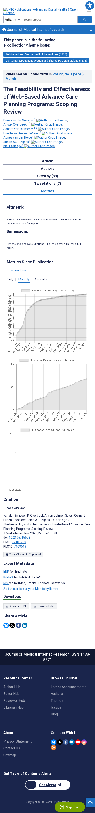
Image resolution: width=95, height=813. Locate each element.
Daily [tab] (10, 279)
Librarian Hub (13, 707)
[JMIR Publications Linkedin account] (72, 742)
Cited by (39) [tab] (47, 176)
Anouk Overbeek (17, 124)
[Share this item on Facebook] (18, 625)
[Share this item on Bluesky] (6, 625)
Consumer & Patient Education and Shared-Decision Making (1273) (46, 60)
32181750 (19, 542)
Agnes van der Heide (18, 137)
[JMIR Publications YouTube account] (78, 742)
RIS (6, 583)
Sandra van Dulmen (20, 129)
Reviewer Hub (14, 700)
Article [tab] (47, 161)
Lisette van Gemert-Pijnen (22, 133)
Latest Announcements (68, 687)
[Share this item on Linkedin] (24, 625)
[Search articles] (85, 19)
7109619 (20, 546)
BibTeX (8, 577)
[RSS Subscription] (53, 747)
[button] (90, 5)
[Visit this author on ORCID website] (51, 120)
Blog (54, 714)
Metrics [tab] (47, 191)
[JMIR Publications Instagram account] (84, 742)
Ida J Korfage (13, 146)
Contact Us (11, 748)
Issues (56, 707)
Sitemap (9, 755)
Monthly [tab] (24, 279)
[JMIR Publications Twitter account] (60, 742)
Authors (57, 694)
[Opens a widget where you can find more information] (70, 807)
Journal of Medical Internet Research (35, 30)
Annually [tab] (41, 279)
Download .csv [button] (17, 270)
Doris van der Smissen (19, 120)
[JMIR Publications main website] (40, 11)
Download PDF (17, 606)
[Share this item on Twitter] (12, 625)
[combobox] (49, 19)
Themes (57, 700)
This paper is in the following (29, 42)
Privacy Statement (17, 741)
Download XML (45, 606)
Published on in (45, 76)
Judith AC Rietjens (16, 142)
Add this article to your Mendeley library (30, 589)
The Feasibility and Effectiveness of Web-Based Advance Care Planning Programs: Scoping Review (46, 100)
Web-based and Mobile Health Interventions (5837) (36, 54)
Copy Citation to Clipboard (24, 554)
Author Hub (11, 687)
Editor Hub (11, 694)
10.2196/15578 (19, 537)
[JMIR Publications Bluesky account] (53, 742)
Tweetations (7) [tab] (47, 183)
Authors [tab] (47, 168)
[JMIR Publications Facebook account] (65, 742)
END (6, 571)
